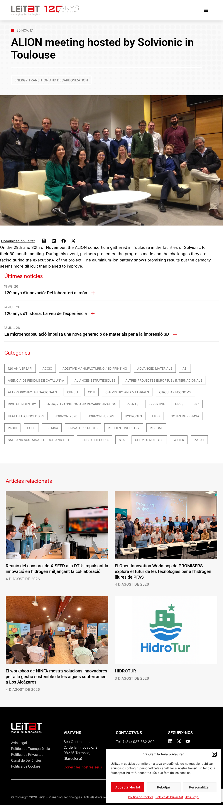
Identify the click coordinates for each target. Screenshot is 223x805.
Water (179, 440)
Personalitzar (199, 787)
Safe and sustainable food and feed (39, 440)
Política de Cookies (140, 797)
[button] (214, 754)
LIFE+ (156, 416)
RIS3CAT (156, 428)
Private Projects (83, 428)
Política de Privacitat (169, 797)
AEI (184, 368)
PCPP (31, 428)
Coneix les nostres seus (83, 767)
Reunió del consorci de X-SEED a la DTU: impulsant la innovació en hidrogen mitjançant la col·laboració (57, 568)
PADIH (12, 428)
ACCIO (47, 368)
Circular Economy (175, 392)
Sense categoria (95, 440)
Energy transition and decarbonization (51, 80)
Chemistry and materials (127, 392)
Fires (179, 404)
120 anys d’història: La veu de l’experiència (45, 313)
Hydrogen (133, 416)
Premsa (52, 428)
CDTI (91, 392)
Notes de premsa (185, 416)
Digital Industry (22, 404)
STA (122, 440)
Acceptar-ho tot (127, 787)
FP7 (196, 404)
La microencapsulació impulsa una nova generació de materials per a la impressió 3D (86, 334)
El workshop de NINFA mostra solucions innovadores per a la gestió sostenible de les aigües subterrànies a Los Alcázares (56, 676)
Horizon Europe (101, 416)
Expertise (157, 404)
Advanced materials (154, 368)
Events (133, 404)
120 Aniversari (20, 368)
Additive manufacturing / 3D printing (95, 368)
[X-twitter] (179, 741)
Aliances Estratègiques (94, 380)
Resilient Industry (124, 428)
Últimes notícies (149, 440)
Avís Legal (192, 797)
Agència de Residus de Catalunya (36, 380)
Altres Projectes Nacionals (32, 392)
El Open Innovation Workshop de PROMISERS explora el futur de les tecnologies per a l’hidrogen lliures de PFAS (163, 571)
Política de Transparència (30, 749)
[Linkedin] (170, 741)
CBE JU (72, 392)
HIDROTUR (125, 671)
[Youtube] (188, 741)
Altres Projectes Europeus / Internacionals (163, 380)
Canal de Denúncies (26, 760)
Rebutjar (163, 787)
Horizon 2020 (65, 416)
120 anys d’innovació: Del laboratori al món (45, 292)
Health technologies (26, 416)
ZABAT (199, 440)
